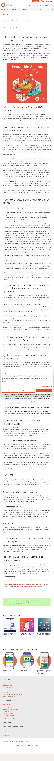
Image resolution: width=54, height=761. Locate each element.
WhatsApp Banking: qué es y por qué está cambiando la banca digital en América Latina (27, 635)
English (29, 5)
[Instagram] (36, 745)
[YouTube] (28, 745)
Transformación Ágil (21, 20)
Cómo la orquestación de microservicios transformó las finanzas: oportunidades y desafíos (26, 584)
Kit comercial (6, 708)
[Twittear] (10, 28)
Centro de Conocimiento (8, 692)
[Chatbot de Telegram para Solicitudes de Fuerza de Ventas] (27, 653)
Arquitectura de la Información (10, 20)
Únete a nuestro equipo (8, 717)
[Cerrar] (49, 600)
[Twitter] (21, 745)
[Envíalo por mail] (4, 28)
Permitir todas (44, 390)
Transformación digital (30, 20)
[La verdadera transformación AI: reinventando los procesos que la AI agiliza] (44, 618)
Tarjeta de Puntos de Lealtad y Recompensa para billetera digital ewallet (43, 672)
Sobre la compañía (7, 704)
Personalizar (26, 390)
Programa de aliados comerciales (10, 709)
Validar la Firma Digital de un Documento (12, 694)
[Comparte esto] (7, 28)
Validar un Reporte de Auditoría (10, 696)
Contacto (37, 5)
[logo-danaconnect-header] (6, 5)
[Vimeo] (32, 745)
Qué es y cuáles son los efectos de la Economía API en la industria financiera (23, 586)
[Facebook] (18, 745)
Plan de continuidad (7, 711)
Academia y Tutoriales (8, 691)
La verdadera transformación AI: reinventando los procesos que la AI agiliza (44, 635)
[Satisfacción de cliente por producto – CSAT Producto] (10, 653)
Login (33, 5)
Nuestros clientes (7, 706)
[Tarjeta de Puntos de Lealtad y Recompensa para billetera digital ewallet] (44, 653)
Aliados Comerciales (44, 5)
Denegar (10, 390)
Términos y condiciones (8, 715)
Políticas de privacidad (8, 713)
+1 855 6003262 (6, 732)
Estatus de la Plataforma (8, 685)
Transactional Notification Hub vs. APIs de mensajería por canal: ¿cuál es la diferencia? (9, 635)
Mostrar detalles (46, 386)
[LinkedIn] (25, 745)
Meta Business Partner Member (10, 719)
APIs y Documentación (8, 687)
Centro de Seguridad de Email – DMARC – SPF (13, 689)
